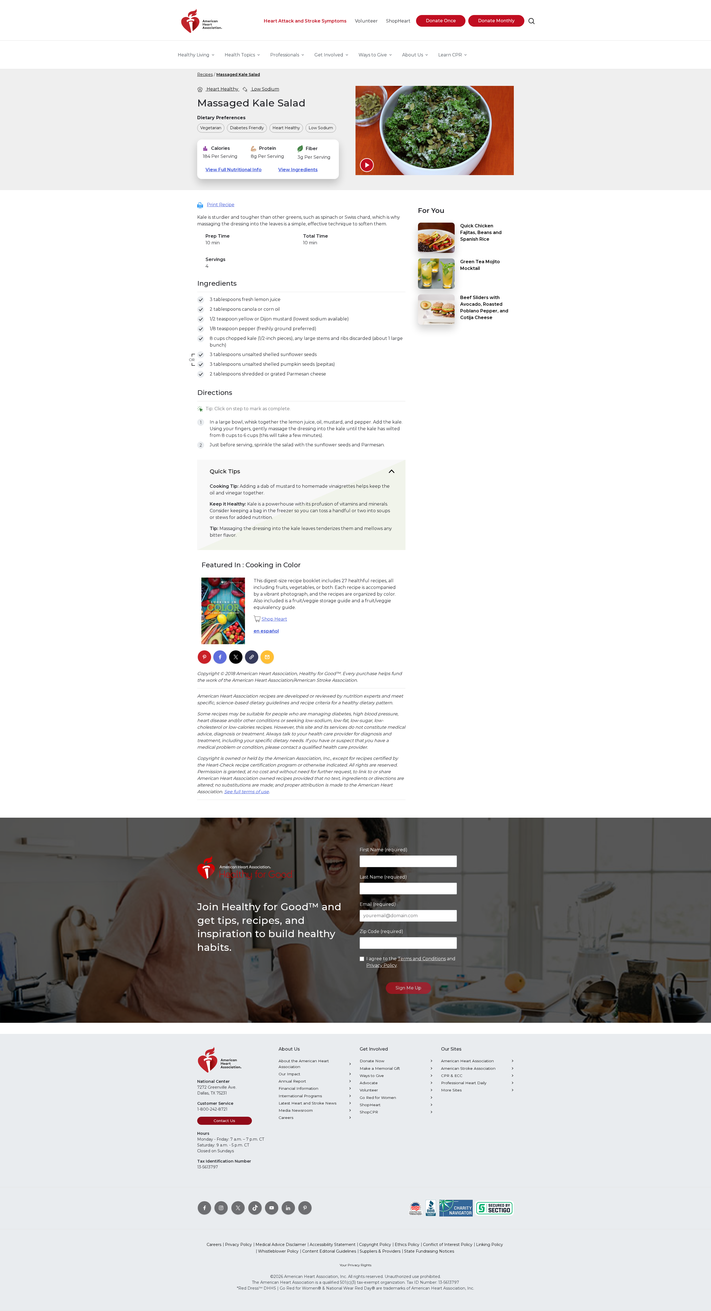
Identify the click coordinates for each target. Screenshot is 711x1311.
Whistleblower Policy (278, 1251)
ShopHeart (370, 1105)
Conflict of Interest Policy (447, 1244)
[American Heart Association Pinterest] (305, 1207)
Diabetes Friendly (247, 127)
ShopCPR (369, 1112)
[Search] (532, 21)
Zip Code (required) (381, 931)
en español (266, 631)
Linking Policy (489, 1244)
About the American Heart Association (304, 1064)
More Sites (451, 1090)
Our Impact (289, 1074)
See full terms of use (246, 791)
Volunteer (369, 1090)
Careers (286, 1117)
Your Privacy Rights (355, 1265)
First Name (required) (383, 849)
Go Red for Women (378, 1097)
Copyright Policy (375, 1244)
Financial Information (298, 1088)
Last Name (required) (383, 877)
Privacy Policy (381, 965)
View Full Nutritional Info (234, 169)
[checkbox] (200, 299)
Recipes (205, 74)
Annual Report (292, 1081)
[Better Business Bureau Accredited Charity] (431, 1207)
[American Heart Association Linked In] (288, 1207)
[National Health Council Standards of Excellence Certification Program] (415, 1207)
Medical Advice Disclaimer (281, 1244)
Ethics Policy (407, 1244)
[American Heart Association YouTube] (271, 1207)
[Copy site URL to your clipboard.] (251, 657)
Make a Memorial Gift (380, 1068)
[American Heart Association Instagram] (221, 1207)
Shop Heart (274, 619)
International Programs (300, 1096)
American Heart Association (467, 1061)
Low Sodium (265, 89)
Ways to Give (372, 1075)
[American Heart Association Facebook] (204, 1207)
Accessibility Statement (333, 1244)
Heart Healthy (222, 89)
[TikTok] (255, 1207)
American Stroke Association (468, 1068)
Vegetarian (210, 127)
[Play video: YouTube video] (366, 165)
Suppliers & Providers (380, 1251)
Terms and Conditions (422, 958)
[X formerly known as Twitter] (238, 1207)
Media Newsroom (296, 1110)
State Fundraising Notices (429, 1251)
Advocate (369, 1083)
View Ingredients (298, 169)
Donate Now (372, 1061)
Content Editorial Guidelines (329, 1251)
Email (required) (378, 904)
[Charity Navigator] (456, 1207)
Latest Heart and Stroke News (307, 1103)
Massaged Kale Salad (238, 74)
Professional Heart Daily (463, 1083)
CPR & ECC (451, 1075)
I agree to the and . (410, 962)
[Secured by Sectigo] (494, 1207)
